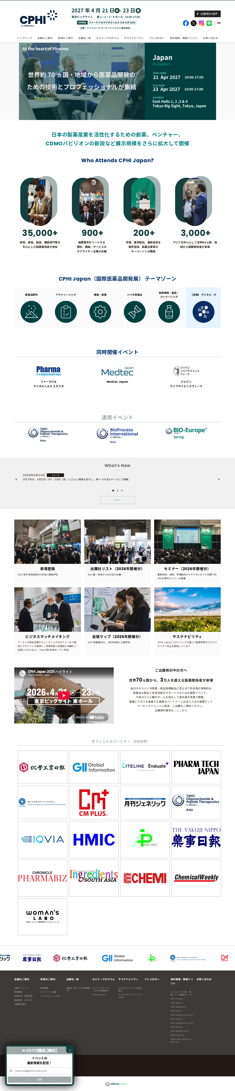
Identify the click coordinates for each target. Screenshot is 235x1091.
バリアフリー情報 (48, 992)
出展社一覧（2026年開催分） (78, 989)
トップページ (24, 38)
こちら (178, 710)
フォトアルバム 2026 (50, 996)
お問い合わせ (210, 38)
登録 (39, 1079)
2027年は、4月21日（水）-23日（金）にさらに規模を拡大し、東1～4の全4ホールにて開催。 (77, 479)
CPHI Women (99, 994)
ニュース (55, 475)
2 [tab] (117, 490)
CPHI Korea (176, 1027)
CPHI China (176, 1019)
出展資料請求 (209, 14)
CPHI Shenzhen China (182, 1023)
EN (219, 23)
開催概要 (18, 992)
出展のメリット (21, 988)
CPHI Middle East (179, 1031)
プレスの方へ (156, 38)
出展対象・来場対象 (23, 996)
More (117, 500)
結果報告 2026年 (23, 1000)
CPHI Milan (176, 1003)
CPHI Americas (178, 1006)
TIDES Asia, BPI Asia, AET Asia (180, 1040)
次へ (220, 479)
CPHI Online (176, 998)
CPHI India (176, 1010)
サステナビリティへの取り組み (130, 989)
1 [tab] (113, 490)
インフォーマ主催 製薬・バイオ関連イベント (181, 993)
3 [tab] (122, 490)
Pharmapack (177, 1035)
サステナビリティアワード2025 (130, 996)
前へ (16, 479)
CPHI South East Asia (181, 1015)
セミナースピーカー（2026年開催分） (101, 989)
